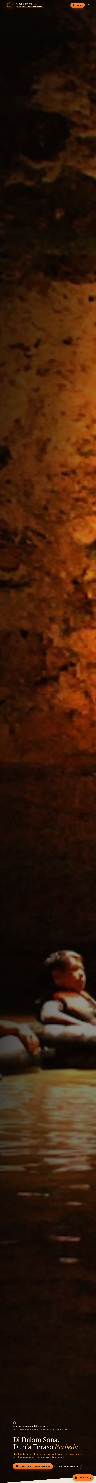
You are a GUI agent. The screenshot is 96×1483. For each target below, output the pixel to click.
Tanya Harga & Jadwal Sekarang (35, 1466)
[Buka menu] (88, 5)
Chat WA (79, 5)
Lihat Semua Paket (67, 1466)
